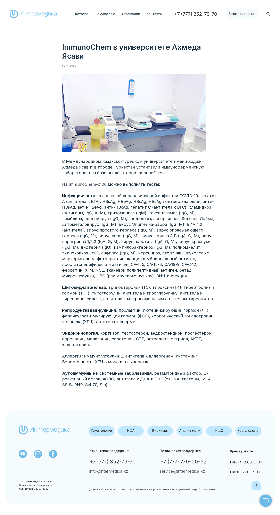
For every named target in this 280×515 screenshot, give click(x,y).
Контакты (154, 14)
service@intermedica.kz (182, 471)
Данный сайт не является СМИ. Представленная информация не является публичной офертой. (145, 489)
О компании (130, 14)
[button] (242, 14)
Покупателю (105, 14)
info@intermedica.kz (108, 471)
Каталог (81, 14)
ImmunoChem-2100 (88, 184)
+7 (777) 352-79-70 (113, 462)
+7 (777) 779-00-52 (183, 462)
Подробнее (208, 489)
